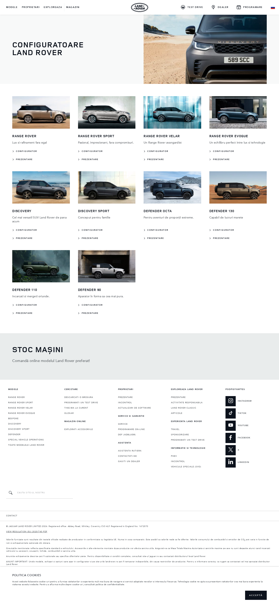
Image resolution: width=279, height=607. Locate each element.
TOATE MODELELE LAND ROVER (26, 445)
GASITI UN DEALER (129, 461)
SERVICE (123, 424)
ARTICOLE (176, 413)
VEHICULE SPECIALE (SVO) (186, 467)
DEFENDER (14, 434)
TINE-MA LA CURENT (76, 408)
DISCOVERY (14, 424)
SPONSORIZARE (180, 434)
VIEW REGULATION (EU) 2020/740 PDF (26, 532)
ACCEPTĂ (256, 595)
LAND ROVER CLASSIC (183, 408)
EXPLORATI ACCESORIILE (78, 429)
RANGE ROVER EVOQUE (21, 413)
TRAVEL (175, 429)
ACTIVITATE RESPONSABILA (187, 402)
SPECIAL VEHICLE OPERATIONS (26, 440)
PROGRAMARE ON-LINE (131, 429)
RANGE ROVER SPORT (20, 402)
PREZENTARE (125, 397)
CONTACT (11, 516)
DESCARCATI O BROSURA (78, 397)
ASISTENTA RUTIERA (130, 451)
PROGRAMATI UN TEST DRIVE (81, 402)
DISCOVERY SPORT (19, 429)
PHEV (174, 456)
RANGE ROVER (16, 397)
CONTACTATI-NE (127, 456)
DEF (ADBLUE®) (127, 434)
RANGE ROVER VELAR (20, 408)
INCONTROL (125, 402)
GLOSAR (69, 413)
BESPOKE (13, 418)
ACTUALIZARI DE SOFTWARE (134, 408)
